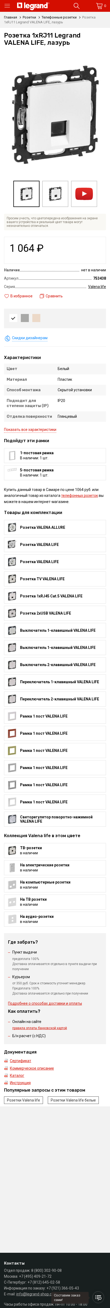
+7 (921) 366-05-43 (62, 1288)
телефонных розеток (79, 495)
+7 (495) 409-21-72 (35, 1276)
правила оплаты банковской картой (39, 1028)
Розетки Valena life (23, 1100)
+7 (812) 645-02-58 (44, 1282)
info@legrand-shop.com (36, 1294)
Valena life (97, 286)
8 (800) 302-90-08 (46, 1270)
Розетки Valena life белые (73, 1100)
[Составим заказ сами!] (98, 1297)
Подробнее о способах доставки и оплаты (45, 1003)
